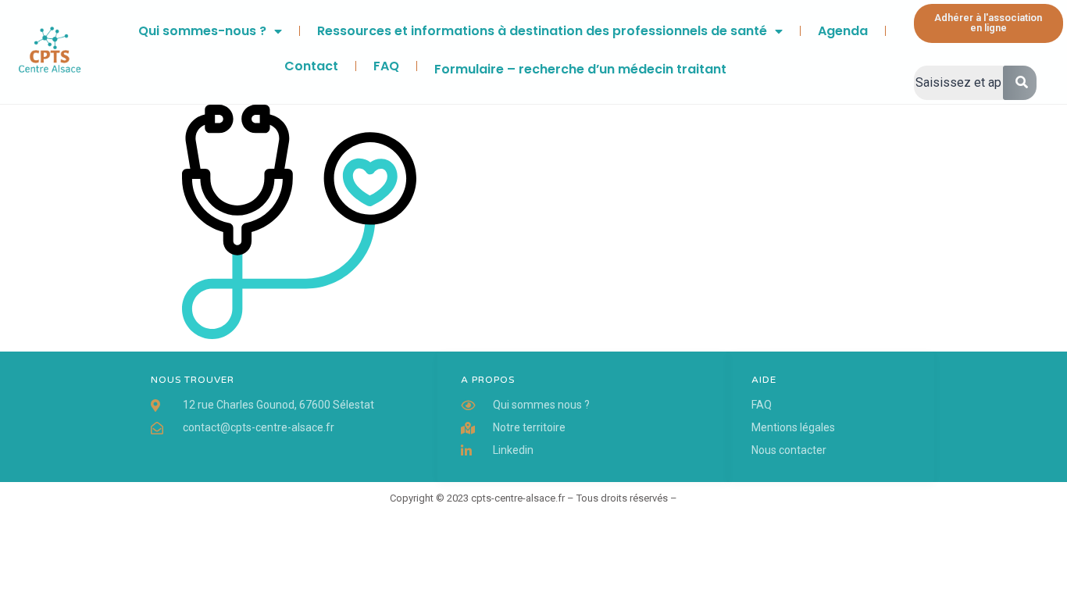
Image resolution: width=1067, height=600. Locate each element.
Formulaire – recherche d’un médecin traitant (580, 69)
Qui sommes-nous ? (202, 31)
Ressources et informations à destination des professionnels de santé (542, 31)
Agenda (843, 31)
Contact (311, 66)
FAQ (386, 66)
